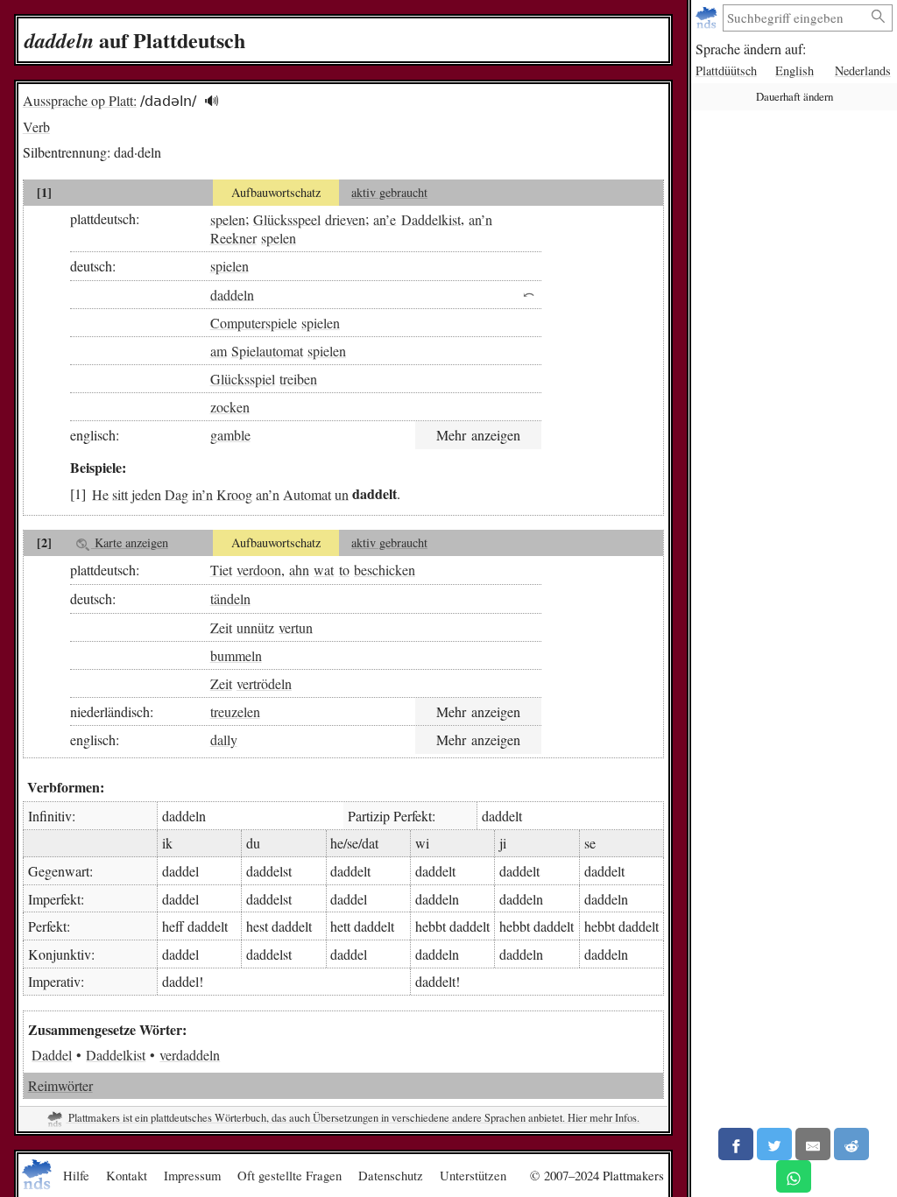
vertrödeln (264, 683)
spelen (227, 218)
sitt (120, 493)
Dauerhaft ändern (794, 96)
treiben (298, 379)
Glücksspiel (242, 379)
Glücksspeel (287, 218)
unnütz (255, 626)
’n (486, 218)
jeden (146, 493)
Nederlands (863, 70)
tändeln (230, 598)
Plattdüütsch (726, 70)
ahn (299, 569)
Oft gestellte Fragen (289, 1175)
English (794, 70)
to (344, 569)
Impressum (192, 1175)
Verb (36, 126)
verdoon (259, 569)
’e (390, 218)
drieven (345, 218)
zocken (230, 407)
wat (324, 569)
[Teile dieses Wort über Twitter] (774, 1144)
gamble (230, 435)
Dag (176, 493)
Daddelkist (431, 218)
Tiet (221, 569)
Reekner (233, 238)
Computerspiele (253, 322)
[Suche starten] (879, 17)
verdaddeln (189, 1055)
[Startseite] (708, 18)
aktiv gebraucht (389, 192)
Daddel (52, 1055)
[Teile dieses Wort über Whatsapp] (793, 1176)
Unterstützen (473, 1175)
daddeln (232, 294)
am (218, 350)
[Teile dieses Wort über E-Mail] (812, 1144)
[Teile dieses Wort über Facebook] (735, 1144)
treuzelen (235, 711)
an (379, 218)
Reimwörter (60, 1085)
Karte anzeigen (129, 542)
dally (223, 739)
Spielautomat (267, 350)
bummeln (236, 655)
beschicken (384, 569)
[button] (211, 101)
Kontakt (126, 1175)
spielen (229, 266)
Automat (307, 493)
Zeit (221, 626)
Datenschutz (390, 1175)
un (342, 493)
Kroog (234, 493)
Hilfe (76, 1175)
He (100, 493)
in (196, 493)
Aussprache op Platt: (80, 100)
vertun (296, 626)
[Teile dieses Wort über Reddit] (851, 1144)
